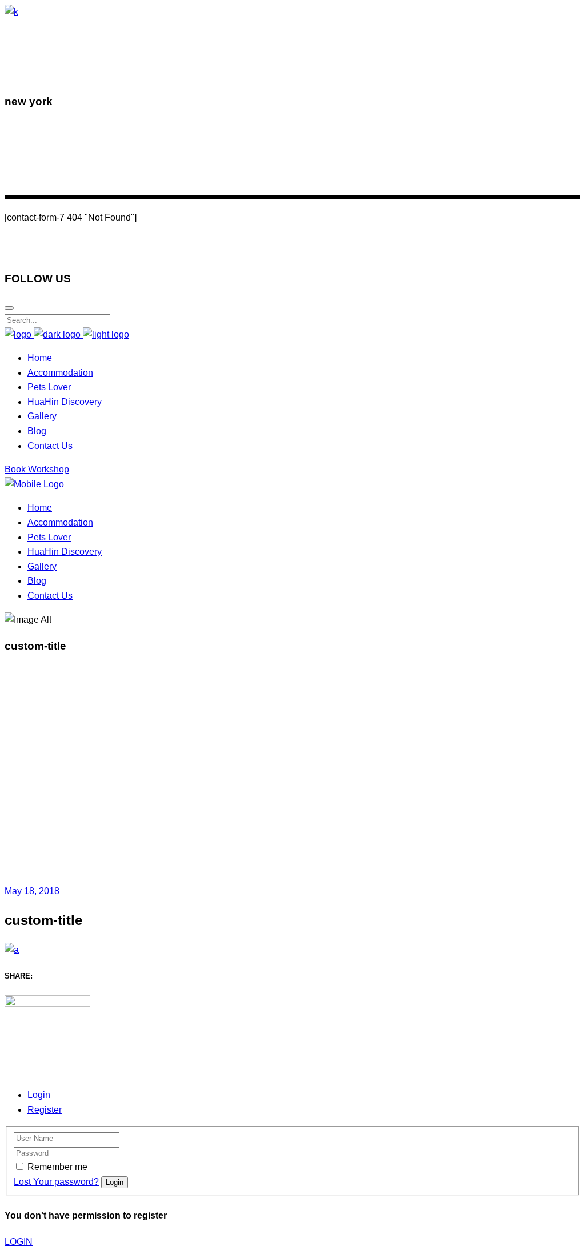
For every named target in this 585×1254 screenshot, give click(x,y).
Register (44, 1110)
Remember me (57, 1167)
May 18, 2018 (32, 891)
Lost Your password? (56, 1182)
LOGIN (19, 1242)
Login (38, 1095)
